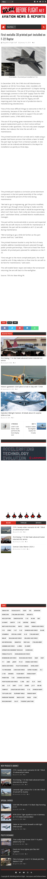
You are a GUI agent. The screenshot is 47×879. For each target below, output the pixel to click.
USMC (9, 630)
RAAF (36, 658)
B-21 (33, 681)
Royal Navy (34, 666)
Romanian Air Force (9, 658)
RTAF (35, 697)
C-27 (15, 630)
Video (27, 626)
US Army (27, 646)
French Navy (31, 674)
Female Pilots (7, 654)
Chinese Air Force (23, 677)
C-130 (3, 674)
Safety (12, 622)
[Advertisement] (23, 19)
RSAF (39, 681)
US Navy (4, 622)
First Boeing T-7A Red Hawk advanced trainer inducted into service (21, 359)
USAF (15, 322)
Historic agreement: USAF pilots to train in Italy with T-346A (22, 387)
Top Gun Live (6, 693)
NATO (20, 626)
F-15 (3, 630)
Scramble (5, 634)
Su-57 (16, 701)
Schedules (29, 650)
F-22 (9, 322)
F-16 (27, 618)
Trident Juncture (27, 701)
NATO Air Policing (8, 626)
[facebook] (35, 1)
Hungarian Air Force (22, 654)
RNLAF (4, 638)
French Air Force (38, 626)
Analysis (18, 642)
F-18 (19, 622)
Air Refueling (7, 642)
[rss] (45, 1)
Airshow (37, 610)
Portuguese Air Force (10, 681)
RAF (39, 618)
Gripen (25, 622)
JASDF (14, 662)
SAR (3, 685)
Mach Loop (20, 697)
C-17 (8, 685)
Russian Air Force (25, 658)
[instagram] (43, 1)
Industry (5, 610)
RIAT (42, 658)
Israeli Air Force (31, 662)
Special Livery (16, 634)
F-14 (28, 689)
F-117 (20, 685)
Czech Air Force (19, 670)
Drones (10, 674)
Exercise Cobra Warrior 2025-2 (23, 547)
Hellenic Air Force (31, 638)
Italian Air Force (18, 614)
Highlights (16, 610)
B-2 (41, 670)
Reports (30, 614)
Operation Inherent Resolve (12, 650)
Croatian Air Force (18, 689)
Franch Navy (31, 693)
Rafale (33, 622)
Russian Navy (7, 701)
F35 (30, 610)
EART (14, 685)
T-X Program (6, 670)
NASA (29, 697)
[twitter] (37, 1)
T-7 (3, 662)
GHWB (27, 685)
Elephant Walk (19, 693)
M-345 (42, 630)
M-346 (33, 618)
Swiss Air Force (7, 666)
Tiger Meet (20, 674)
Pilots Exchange (22, 666)
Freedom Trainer (8, 697)
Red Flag (27, 642)
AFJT (28, 681)
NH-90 (39, 685)
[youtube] (40, 1)
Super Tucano (32, 670)
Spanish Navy (37, 689)
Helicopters (6, 618)
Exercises (5, 614)
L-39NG (19, 646)
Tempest (5, 689)
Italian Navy (34, 634)
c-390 (22, 681)
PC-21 (20, 662)
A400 (8, 662)
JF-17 (33, 685)
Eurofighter (18, 618)
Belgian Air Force (15, 638)
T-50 (13, 677)
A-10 (25, 634)
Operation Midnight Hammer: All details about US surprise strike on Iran (21, 414)
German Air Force (8, 646)
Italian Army (37, 642)
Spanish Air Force (31, 630)
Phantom (5, 677)
